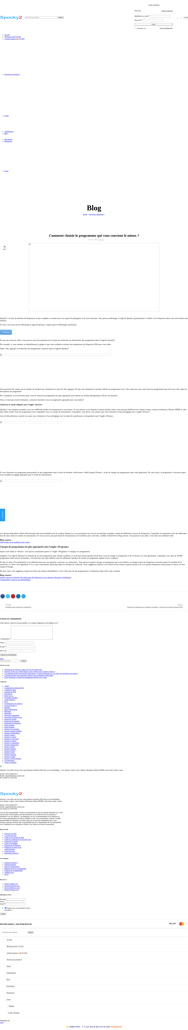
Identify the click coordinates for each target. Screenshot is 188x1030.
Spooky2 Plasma (10, 749)
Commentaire (5, 639)
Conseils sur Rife (10, 692)
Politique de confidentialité (13, 870)
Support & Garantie (11, 841)
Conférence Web (10, 690)
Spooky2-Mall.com (11, 884)
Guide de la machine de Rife (14, 838)
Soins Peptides (9, 727)
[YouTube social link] (181, 1)
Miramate (7, 711)
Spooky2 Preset (9, 751)
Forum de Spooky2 (11, 863)
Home (85, 214)
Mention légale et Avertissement (15, 869)
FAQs (6, 874)
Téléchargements (10, 865)
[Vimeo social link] (186, 1)
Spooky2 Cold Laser (11, 739)
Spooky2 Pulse (9, 753)
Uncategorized (9, 760)
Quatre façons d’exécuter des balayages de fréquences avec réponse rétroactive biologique (35, 577)
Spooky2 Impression (11, 745)
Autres (6, 686)
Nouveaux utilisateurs (96, 214)
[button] (2, 515)
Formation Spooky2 (11, 698)
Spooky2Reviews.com (12, 888)
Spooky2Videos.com (11, 890)
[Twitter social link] (176, 1)
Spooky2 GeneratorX (11, 743)
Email (2, 904)
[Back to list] (94, 606)
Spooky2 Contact (10, 741)
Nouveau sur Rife (10, 834)
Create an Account (167, 11)
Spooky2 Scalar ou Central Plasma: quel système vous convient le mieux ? (29, 671)
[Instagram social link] (179, 1)
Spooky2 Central (10, 737)
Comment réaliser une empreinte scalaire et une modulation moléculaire (28, 675)
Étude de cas (8, 696)
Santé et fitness (9, 725)
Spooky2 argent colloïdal (13, 731)
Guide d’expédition (11, 843)
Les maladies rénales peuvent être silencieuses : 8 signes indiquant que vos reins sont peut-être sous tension (40, 673)
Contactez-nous (9, 851)
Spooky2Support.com (11, 886)
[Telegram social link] (23, 596)
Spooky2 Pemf (9, 747)
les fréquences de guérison (13, 704)
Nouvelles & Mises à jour (13, 717)
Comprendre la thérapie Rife (14, 688)
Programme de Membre (12, 845)
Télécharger (6, 332)
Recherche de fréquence (12, 723)
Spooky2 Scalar (9, 757)
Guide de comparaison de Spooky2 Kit (17, 840)
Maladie (7, 707)
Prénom (2, 899)
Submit (3, 914)
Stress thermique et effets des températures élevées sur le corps (25, 677)
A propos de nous (10, 836)
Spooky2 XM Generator (12, 758)
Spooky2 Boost (9, 735)
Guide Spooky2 (9, 700)
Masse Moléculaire (10, 709)
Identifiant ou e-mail (142, 16)
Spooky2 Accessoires (11, 729)
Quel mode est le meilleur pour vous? (15, 542)
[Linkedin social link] (184, 1)
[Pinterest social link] (13, 596)
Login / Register (13, 1013)
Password (138, 20)
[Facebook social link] (174, 1)
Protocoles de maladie (11, 721)
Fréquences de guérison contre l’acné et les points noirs (23, 670)
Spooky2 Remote (10, 755)
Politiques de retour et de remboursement (12, 848)
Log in (153, 24)
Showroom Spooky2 (11, 853)
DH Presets (8, 694)
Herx (6, 702)
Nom (2, 643)
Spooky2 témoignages (12, 867)
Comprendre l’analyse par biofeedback (15, 580)
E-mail (3, 647)
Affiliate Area (9, 872)
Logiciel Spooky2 (10, 706)
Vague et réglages (10, 762)
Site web (3, 651)
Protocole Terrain (10, 719)
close (1, 659)
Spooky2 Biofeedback (12, 733)
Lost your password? (166, 28)
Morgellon (8, 713)
